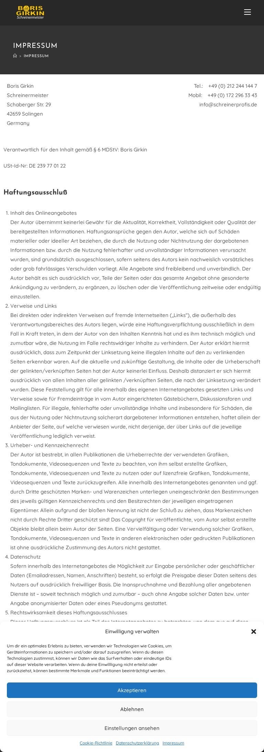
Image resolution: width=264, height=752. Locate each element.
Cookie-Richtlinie (96, 742)
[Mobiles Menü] (247, 12)
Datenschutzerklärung (137, 742)
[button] (253, 631)
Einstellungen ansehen (132, 728)
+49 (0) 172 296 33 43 (231, 95)
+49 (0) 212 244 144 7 (232, 86)
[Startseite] (15, 56)
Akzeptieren (132, 690)
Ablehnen (132, 709)
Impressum (173, 742)
